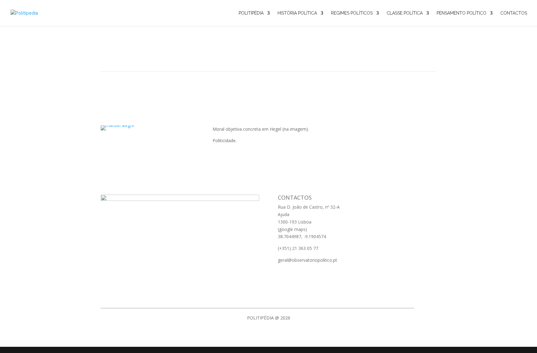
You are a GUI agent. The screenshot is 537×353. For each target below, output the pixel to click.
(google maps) (292, 229)
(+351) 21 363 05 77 (298, 248)
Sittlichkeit (268, 53)
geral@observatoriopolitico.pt (307, 260)
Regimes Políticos (352, 13)
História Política (297, 13)
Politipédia (251, 13)
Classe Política (405, 13)
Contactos (513, 13)
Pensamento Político (461, 13)
